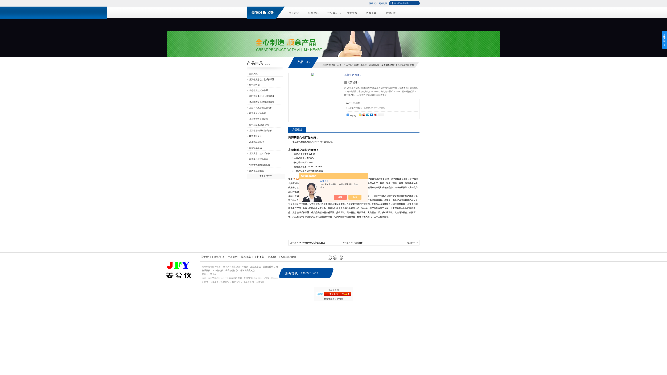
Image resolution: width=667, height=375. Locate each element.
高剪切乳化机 (255, 136)
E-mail (335, 257)
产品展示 (332, 13)
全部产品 (253, 74)
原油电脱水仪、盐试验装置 (366, 65)
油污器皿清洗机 (256, 170)
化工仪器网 (248, 282)
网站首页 (373, 3)
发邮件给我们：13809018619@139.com (367, 108)
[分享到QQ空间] (360, 115)
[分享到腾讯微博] (367, 115)
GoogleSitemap (288, 257)
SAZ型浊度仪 (357, 242)
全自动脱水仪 (255, 148)
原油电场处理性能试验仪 (260, 130)
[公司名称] (264, 12)
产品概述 (297, 129)
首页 (339, 65)
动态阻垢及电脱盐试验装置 (261, 102)
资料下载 (371, 13)
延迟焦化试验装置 (257, 113)
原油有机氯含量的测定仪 (260, 107)
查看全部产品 (266, 176)
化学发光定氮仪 (247, 270)
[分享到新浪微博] (364, 115)
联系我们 (391, 13)
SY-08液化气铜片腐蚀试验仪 (312, 242)
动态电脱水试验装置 (258, 159)
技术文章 (352, 13)
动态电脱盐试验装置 (258, 90)
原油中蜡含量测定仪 (258, 119)
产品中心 (348, 65)
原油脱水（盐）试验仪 (259, 153)
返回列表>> (412, 242)
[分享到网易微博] (375, 115)
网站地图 (383, 3)
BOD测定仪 (217, 270)
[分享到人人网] (371, 115)
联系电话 (330, 257)
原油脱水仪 (255, 266)
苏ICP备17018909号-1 (221, 282)
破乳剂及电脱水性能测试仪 (261, 96)
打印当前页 (354, 103)
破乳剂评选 (254, 85)
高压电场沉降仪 (256, 142)
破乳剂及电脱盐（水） (259, 125)
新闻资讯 (313, 13)
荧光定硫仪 (268, 266)
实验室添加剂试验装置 (259, 165)
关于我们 (294, 13)
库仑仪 (245, 266)
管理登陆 (260, 282)
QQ (341, 257)
